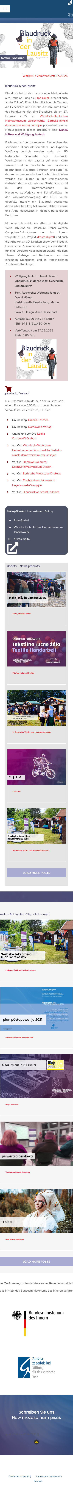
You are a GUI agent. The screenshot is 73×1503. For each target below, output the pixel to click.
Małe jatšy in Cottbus (36, 589)
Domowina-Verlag (39, 427)
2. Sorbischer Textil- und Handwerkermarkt (36, 708)
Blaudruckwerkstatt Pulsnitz (41, 492)
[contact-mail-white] (70, 14)
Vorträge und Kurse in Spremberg (36, 1143)
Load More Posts (36, 873)
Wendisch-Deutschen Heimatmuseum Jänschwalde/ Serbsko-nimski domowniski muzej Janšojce (36, 120)
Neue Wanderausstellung (36, 1211)
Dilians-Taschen (38, 420)
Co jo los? (36, 767)
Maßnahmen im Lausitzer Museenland (36, 1009)
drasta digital (45, 237)
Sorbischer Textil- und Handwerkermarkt (36, 826)
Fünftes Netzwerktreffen (36, 648)
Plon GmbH (42, 98)
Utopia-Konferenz (36, 1076)
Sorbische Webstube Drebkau (42, 474)
